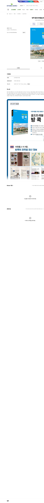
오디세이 (19, 9)
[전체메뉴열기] (8, 9)
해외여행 (18, 13)
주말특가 (31, 9)
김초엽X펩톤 (13, 9)
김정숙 (8, 28)
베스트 (23, 9)
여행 (14, 13)
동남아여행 (24, 13)
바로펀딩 (36, 9)
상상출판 (8, 29)
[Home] (7, 13)
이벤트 (27, 9)
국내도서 (10, 13)
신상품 (40, 9)
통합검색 (21, 5)
